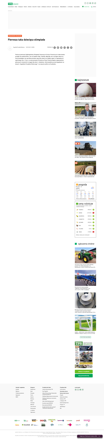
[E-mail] (64, 47)
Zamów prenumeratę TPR (47, 389)
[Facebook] (85, 3)
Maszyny (34, 6)
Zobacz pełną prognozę (81, 198)
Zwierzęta (43, 6)
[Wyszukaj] (93, 6)
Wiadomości (11, 6)
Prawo (25, 6)
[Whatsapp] (68, 47)
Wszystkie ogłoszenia (85, 337)
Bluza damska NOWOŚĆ (47, 405)
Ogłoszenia (77, 6)
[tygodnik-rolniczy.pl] (13, 3)
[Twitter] (93, 3)
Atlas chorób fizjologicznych (48, 401)
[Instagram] (88, 3)
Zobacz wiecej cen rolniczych (82, 235)
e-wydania (70, 6)
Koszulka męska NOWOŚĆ (47, 403)
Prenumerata (63, 6)
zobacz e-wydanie (83, 371)
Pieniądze (20, 6)
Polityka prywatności (20, 393)
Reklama (17, 391)
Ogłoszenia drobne (64, 397)
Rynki (16, 6)
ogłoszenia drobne (86, 243)
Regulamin (18, 395)
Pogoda (61, 395)
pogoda (83, 184)
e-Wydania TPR (63, 400)
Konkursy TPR (62, 398)
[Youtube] (90, 3)
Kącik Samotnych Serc (64, 402)
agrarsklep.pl (62, 406)
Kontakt (17, 389)
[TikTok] (95, 3)
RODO (17, 397)
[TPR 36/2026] (84, 355)
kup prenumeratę (83, 375)
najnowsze (83, 79)
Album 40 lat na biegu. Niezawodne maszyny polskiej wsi (49, 394)
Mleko (38, 6)
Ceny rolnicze (55, 6)
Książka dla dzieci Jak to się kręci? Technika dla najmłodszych (49, 407)
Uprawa (29, 6)
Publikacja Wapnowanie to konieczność (50, 396)
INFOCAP (49, 6)
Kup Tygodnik (45, 391)
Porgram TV (62, 404)
